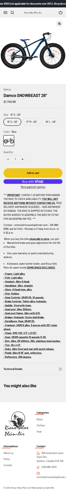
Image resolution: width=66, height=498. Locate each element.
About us (8, 452)
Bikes (40, 419)
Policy (7, 458)
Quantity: (9, 152)
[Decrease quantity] (8, 159)
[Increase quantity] (22, 159)
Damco (7, 89)
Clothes (41, 425)
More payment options (33, 186)
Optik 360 (49, 488)
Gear (39, 431)
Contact (8, 465)
